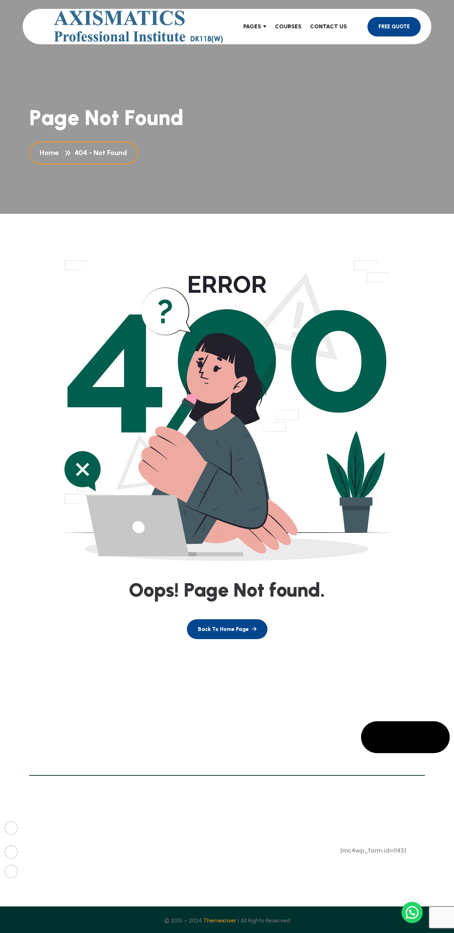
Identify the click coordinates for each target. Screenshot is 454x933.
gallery (244, 827)
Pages (252, 26)
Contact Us (328, 26)
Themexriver (220, 920)
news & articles (175, 840)
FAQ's (241, 840)
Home (51, 152)
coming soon (172, 853)
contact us (169, 827)
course (243, 866)
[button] (412, 912)
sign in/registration (260, 853)
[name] (227, 629)
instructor (167, 879)
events (243, 879)
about (162, 866)
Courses (288, 26)
